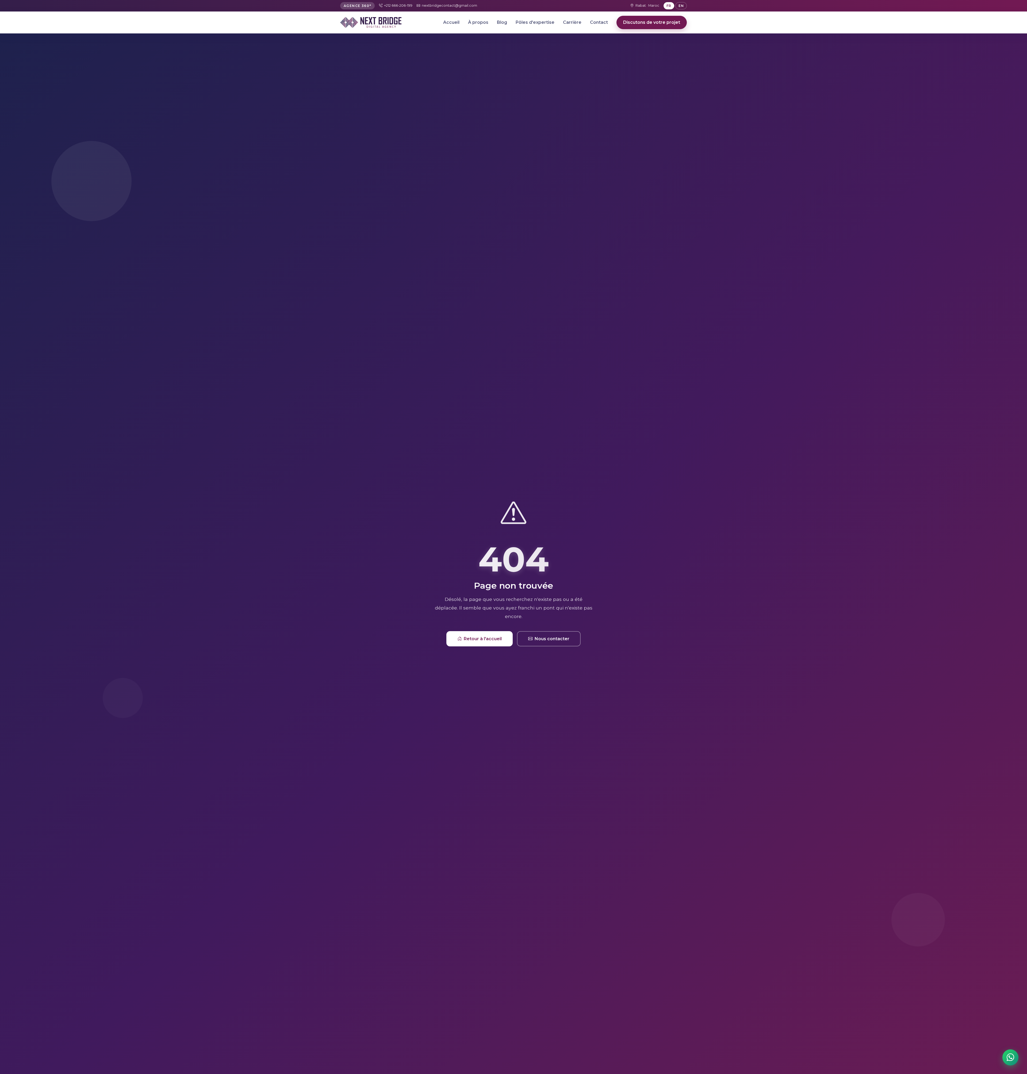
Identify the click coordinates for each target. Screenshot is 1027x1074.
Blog (502, 22)
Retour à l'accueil (483, 638)
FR (668, 6)
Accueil (451, 22)
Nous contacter (552, 638)
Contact (599, 22)
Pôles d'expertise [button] (535, 22)
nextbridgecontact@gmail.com (449, 5)
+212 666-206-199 (398, 5)
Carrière (572, 22)
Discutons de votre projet (651, 22)
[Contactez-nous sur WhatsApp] (1010, 1057)
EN (681, 6)
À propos (478, 22)
